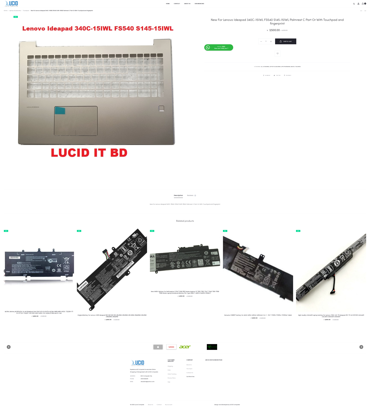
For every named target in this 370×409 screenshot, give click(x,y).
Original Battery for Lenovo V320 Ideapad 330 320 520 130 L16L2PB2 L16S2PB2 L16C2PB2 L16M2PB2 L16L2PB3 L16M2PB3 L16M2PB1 (112, 316)
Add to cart (287, 41)
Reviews (191, 195)
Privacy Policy (172, 378)
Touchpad (26, 10)
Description (178, 195)
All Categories (265, 66)
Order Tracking (172, 374)
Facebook (267, 75)
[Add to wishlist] (277, 53)
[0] (363, 4)
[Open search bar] (354, 4)
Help (169, 382)
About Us (189, 365)
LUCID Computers (235, 404)
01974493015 (144, 379)
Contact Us (189, 373)
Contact (177, 3)
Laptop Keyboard (285, 66)
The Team (189, 369)
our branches (199, 3)
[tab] (178, 195)
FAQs (169, 370)
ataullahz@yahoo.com (147, 381)
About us (187, 3)
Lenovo (293, 66)
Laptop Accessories (15, 10)
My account (168, 404)
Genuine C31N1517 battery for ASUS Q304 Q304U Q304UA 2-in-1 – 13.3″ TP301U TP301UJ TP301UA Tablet (258, 315)
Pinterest (288, 75)
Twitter (278, 75)
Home (168, 3)
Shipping (170, 366)
